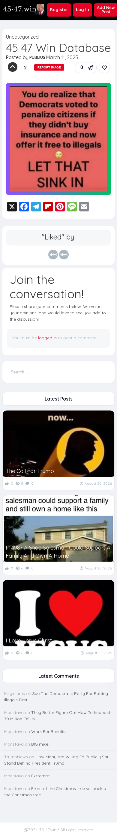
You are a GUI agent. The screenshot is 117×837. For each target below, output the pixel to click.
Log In (82, 9)
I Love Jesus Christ (29, 640)
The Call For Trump (30, 471)
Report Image (49, 67)
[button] (86, 67)
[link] (104, 67)
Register (59, 9)
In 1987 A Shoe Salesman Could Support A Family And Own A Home (58, 551)
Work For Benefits (49, 731)
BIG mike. (40, 744)
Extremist (40, 775)
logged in (47, 338)
